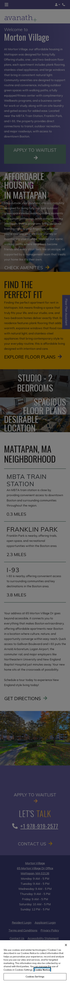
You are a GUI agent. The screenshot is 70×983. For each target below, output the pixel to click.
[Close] (66, 945)
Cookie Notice (42, 969)
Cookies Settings (35, 976)
